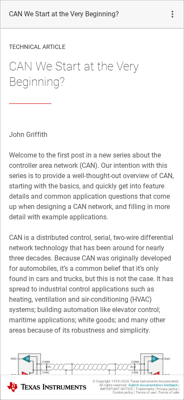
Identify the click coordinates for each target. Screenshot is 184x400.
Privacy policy (167, 389)
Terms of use (146, 392)
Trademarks (145, 389)
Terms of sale (168, 392)
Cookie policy (123, 392)
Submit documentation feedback (153, 385)
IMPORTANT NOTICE (116, 389)
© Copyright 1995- (110, 381)
